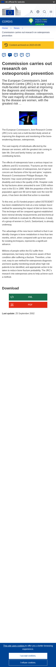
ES (16, 55)
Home (5, 28)
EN (10, 55)
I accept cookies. (28, 656)
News (16, 28)
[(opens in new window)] (11, 10)
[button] (38, 12)
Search (44, 12)
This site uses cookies (14, 646)
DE (4, 55)
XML (30, 297)
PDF (30, 305)
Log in (31, 12)
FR (22, 55)
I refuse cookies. (28, 662)
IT (28, 55)
